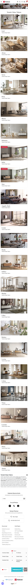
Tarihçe (3, 530)
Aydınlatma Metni (5, 538)
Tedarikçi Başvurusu (6, 544)
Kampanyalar (17, 534)
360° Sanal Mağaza (19, 530)
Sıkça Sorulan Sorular (19, 538)
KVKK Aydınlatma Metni (7, 536)
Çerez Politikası (5, 542)
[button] (3, 21)
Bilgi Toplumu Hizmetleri (7, 534)
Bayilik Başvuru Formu (6, 532)
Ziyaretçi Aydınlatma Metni (7, 540)
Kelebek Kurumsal (6, 529)
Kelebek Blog (17, 529)
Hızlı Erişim (17, 526)
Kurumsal (4, 526)
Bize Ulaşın (17, 532)
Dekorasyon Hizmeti (19, 536)
